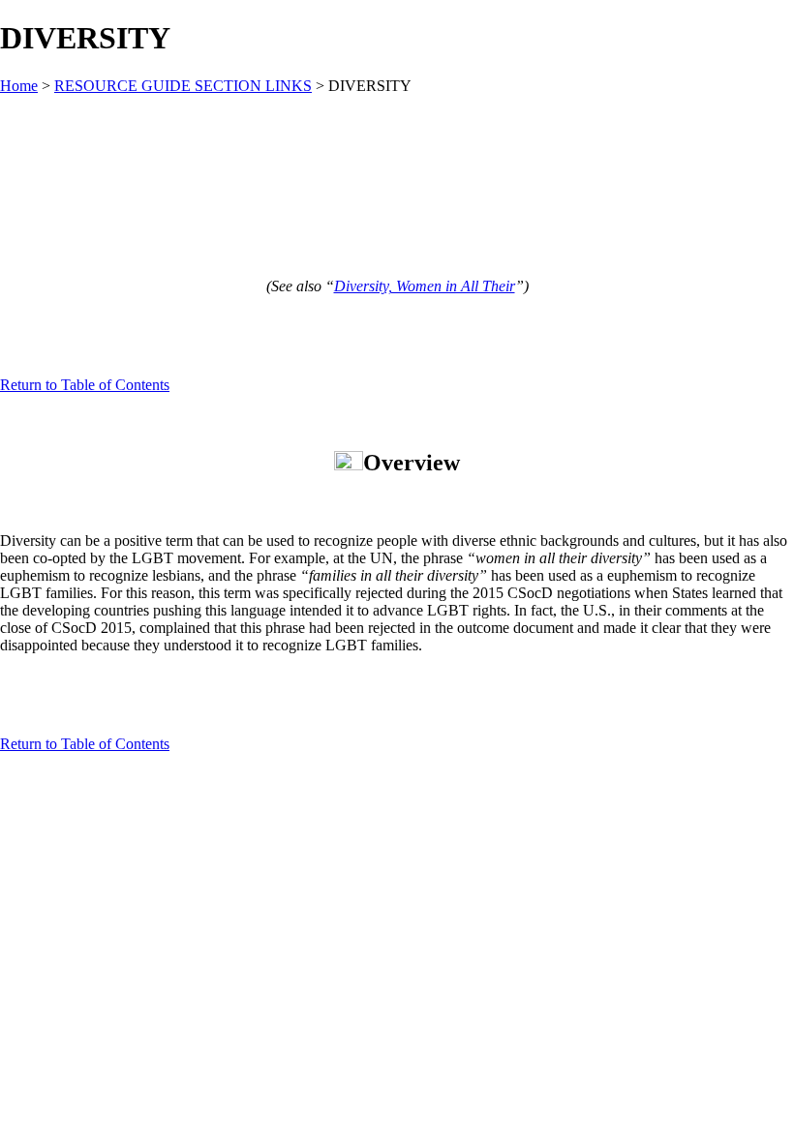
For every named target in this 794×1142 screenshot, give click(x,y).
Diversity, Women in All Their (424, 286)
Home (19, 85)
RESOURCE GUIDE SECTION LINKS (183, 85)
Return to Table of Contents (84, 384)
